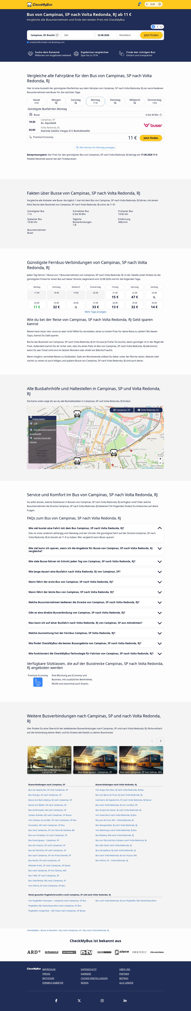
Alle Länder (126, 982)
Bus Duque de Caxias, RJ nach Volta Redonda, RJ (118, 810)
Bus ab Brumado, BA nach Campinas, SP (47, 810)
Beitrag (123, 978)
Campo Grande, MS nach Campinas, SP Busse (49, 815)
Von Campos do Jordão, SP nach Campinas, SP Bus (52, 820)
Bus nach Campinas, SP (70, 930)
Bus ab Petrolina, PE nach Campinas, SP (47, 850)
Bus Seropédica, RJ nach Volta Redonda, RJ (116, 850)
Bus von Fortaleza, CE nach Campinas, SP (47, 835)
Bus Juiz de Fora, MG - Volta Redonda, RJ (115, 820)
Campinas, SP (123, 410)
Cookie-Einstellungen (94, 978)
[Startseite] (39, 4)
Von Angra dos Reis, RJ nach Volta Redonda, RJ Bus (120, 790)
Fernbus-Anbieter (52, 982)
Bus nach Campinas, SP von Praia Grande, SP (49, 855)
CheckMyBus (33, 930)
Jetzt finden (151, 138)
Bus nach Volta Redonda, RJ (96, 930)
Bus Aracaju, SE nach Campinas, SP (45, 795)
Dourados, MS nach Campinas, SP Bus (46, 825)
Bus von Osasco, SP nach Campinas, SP (46, 845)
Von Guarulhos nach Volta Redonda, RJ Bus (116, 815)
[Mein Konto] (138, 4)
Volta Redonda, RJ (149, 410)
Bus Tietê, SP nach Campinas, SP (43, 875)
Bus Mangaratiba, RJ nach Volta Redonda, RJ (116, 825)
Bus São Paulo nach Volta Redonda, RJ (114, 845)
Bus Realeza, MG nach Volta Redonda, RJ (115, 835)
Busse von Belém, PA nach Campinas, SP (47, 805)
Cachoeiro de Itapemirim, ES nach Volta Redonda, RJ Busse (123, 800)
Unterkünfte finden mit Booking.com (46, 42)
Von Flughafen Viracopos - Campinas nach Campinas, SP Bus (57, 900)
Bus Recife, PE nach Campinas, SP (44, 860)
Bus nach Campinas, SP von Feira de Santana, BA (51, 830)
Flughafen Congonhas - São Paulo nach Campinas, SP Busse (56, 910)
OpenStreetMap (148, 468)
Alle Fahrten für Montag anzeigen (97, 147)
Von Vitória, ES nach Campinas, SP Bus (46, 885)
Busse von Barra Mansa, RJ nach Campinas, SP (50, 800)
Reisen (84, 982)
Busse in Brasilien (49, 930)
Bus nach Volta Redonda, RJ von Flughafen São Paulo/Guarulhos (126, 900)
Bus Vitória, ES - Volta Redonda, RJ (112, 860)
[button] (77, 461)
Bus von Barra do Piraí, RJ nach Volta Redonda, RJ (119, 795)
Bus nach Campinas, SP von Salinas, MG (47, 870)
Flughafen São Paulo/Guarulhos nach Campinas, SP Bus (54, 905)
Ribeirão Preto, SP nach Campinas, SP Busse (49, 865)
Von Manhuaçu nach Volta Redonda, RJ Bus (116, 830)
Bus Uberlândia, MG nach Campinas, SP (47, 880)
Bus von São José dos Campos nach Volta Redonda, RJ (121, 840)
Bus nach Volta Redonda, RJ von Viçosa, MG (116, 855)
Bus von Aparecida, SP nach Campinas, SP (48, 790)
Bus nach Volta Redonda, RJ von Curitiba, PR (116, 805)
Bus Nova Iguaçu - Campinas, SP (43, 840)
